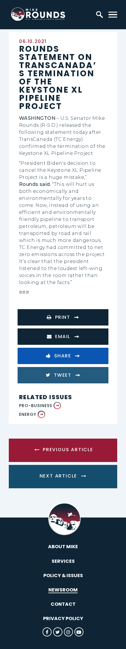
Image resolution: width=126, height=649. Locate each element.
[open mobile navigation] (112, 14)
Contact (63, 604)
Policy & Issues (63, 575)
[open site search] (99, 14)
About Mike (63, 546)
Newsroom (63, 589)
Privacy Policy (63, 618)
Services (63, 561)
